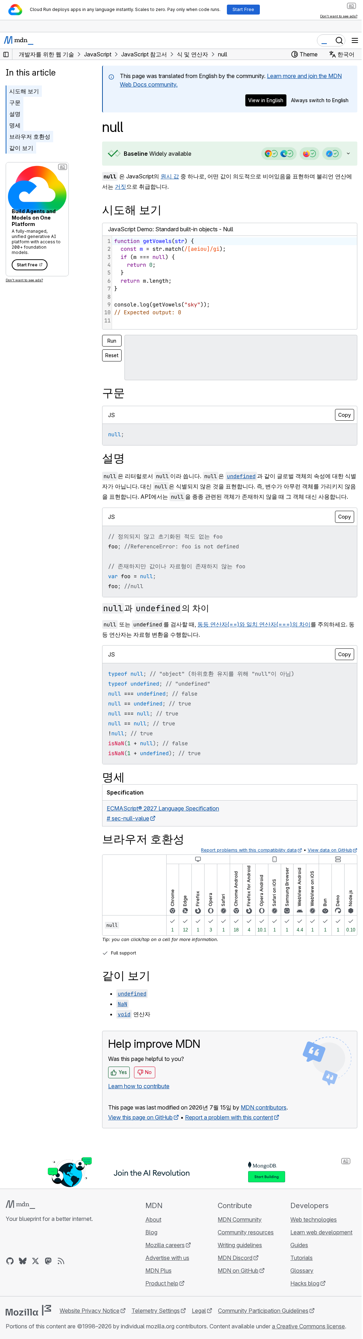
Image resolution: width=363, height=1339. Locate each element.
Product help (159, 1293)
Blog (149, 1242)
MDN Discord (231, 1267)
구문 (15, 102)
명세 (15, 125)
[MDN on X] (35, 1271)
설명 (15, 113)
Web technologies (309, 1229)
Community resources (242, 1242)
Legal (199, 1320)
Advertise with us (165, 1267)
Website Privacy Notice (89, 1320)
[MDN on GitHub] (10, 1271)
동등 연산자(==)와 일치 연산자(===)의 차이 (254, 634)
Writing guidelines (236, 1254)
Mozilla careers (163, 1254)
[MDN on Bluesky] (22, 1271)
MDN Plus (156, 1280)
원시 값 (170, 176)
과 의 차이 (156, 618)
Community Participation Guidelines (263, 1320)
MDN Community (236, 1229)
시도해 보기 (24, 91)
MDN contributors (263, 1117)
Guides (295, 1254)
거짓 (120, 186)
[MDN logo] (20, 1214)
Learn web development (317, 1242)
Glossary (297, 1280)
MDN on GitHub (234, 1280)
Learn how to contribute (138, 1096)
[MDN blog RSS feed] (61, 1271)
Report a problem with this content (229, 1127)
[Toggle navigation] (355, 40)
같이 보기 (21, 147)
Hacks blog (300, 1293)
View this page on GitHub (140, 1127)
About (151, 1229)
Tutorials (297, 1267)
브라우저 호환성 (29, 136)
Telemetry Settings (156, 1320)
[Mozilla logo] (28, 1320)
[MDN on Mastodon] (48, 1271)
